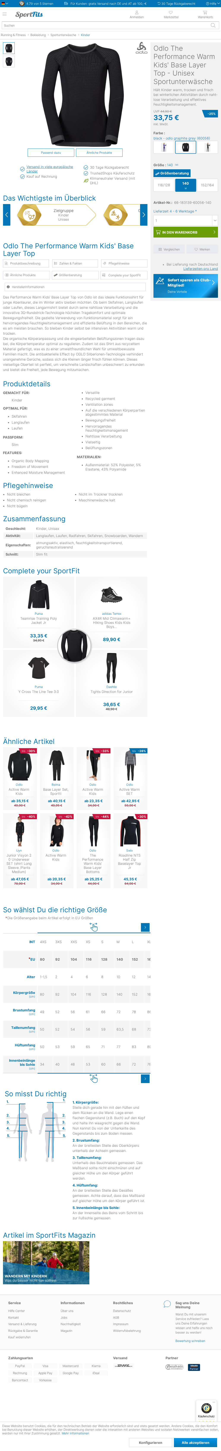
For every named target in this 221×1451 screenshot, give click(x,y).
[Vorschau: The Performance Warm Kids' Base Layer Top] (9, 48)
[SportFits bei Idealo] (194, 1367)
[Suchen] (213, 25)
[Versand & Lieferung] (136, 1366)
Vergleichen (172, 249)
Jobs (64, 1317)
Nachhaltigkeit (71, 1324)
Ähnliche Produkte (99, 152)
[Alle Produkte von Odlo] (136, 48)
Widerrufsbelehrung (127, 1330)
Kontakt (13, 1317)
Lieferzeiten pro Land (200, 268)
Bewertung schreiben (190, 1341)
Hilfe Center (16, 1311)
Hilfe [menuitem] (213, 3)
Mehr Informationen (75, 1433)
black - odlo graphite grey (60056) (181, 138)
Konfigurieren (150, 1442)
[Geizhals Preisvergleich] (175, 1367)
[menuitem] (171, 14)
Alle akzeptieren (195, 1442)
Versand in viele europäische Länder (50, 169)
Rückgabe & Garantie (23, 1330)
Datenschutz (122, 1311)
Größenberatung (174, 173)
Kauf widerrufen (19, 1337)
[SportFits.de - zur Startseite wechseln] (40, 15)
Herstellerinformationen (28, 287)
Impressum (120, 1324)
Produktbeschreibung (25, 263)
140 (172, 165)
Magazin (66, 1330)
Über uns (67, 1311)
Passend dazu (51, 152)
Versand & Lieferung (22, 1324)
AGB (116, 1317)
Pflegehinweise (119, 263)
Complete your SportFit (124, 275)
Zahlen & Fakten (70, 263)
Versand (120, 1358)
